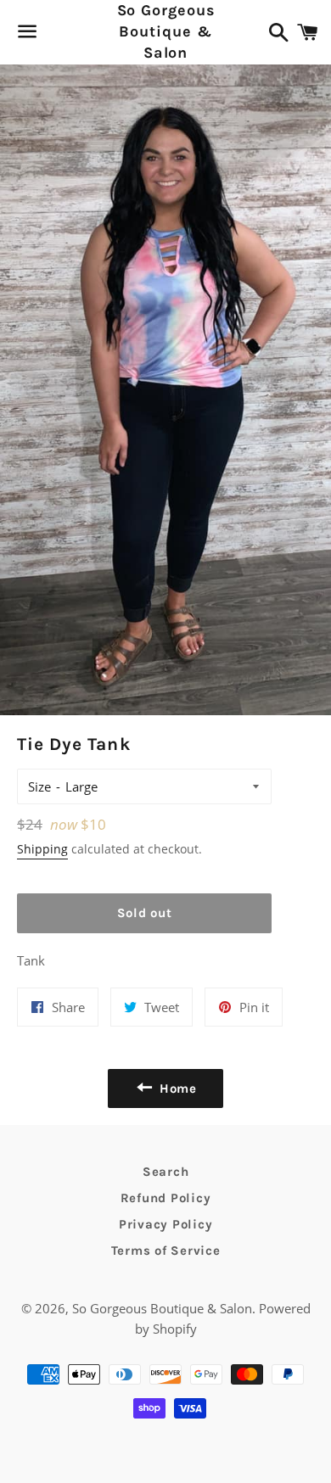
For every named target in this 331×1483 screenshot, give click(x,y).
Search (166, 1171)
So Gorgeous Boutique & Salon (166, 31)
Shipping (42, 849)
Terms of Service (166, 1250)
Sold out (144, 913)
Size (39, 786)
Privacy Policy (166, 1224)
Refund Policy (166, 1198)
